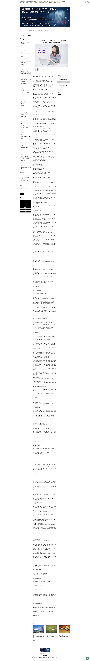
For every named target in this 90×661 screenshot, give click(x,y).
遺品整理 (22, 105)
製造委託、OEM (24, 132)
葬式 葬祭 (22, 103)
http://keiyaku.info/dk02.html (37, 560)
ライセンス (23, 149)
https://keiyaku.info (36, 615)
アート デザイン (24, 62)
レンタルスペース (24, 143)
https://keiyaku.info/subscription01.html (39, 173)
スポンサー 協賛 (24, 99)
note (26, 209)
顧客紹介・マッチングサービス (26, 123)
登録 (22, 194)
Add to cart (64, 82)
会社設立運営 (23, 101)
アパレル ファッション (25, 71)
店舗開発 (22, 64)
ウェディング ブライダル (25, 92)
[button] (40, 30)
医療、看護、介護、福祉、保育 (26, 79)
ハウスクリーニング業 (24, 112)
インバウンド (23, 94)
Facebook (25, 207)
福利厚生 (22, 125)
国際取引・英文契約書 (24, 147)
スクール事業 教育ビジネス (25, 96)
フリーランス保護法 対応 (25, 158)
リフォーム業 (23, 110)
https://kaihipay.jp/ (43, 160)
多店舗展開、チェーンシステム (26, 45)
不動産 (22, 134)
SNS (22, 54)
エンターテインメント (24, 81)
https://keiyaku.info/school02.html (38, 168)
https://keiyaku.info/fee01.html (44, 89)
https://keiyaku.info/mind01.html (38, 165)
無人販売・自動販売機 (24, 127)
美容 (22, 69)
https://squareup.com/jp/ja (43, 153)
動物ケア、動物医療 (24, 156)
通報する (58, 92)
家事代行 (22, 107)
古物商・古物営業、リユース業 (26, 136)
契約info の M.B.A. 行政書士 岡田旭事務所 (25, 1)
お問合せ (22, 178)
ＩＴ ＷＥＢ (23, 50)
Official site (26, 201)
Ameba (26, 211)
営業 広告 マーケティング (25, 56)
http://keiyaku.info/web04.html (39, 574)
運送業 (22, 138)
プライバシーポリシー (24, 165)
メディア (22, 52)
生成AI (22, 154)
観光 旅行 (22, 90)
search (30, 35)
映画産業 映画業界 (24, 83)
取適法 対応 (23, 160)
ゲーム (22, 85)
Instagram (26, 203)
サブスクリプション (24, 114)
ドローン (22, 121)
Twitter (26, 205)
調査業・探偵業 (23, 116)
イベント (22, 145)
